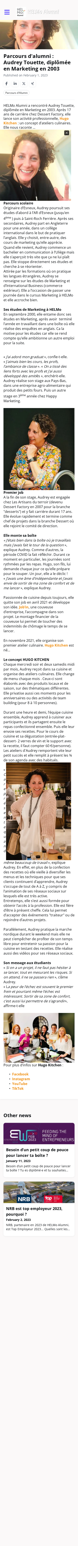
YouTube (19, 1083)
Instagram (21, 1079)
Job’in (24, 607)
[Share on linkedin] (15, 84)
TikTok (18, 1088)
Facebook (20, 1074)
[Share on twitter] (24, 84)
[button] (7, 12)
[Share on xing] (32, 84)
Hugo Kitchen (56, 645)
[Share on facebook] (6, 84)
